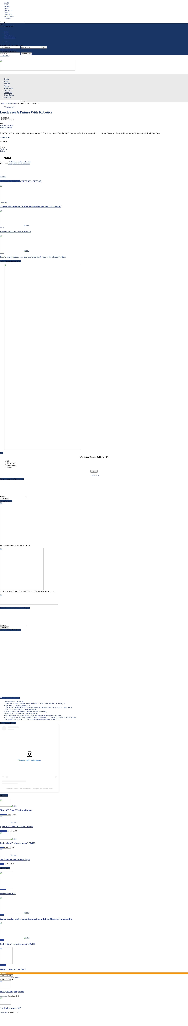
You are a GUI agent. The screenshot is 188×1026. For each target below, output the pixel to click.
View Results (94, 475)
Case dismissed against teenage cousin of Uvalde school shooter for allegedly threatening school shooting (40, 717)
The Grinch (11, 463)
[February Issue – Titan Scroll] (6, 963)
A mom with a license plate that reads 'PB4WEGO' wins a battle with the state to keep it (34, 703)
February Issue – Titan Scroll (13, 969)
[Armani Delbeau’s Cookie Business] (14, 225)
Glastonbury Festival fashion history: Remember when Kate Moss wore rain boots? (32, 715)
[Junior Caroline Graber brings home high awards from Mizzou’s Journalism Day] (14, 913)
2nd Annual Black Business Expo (15, 859)
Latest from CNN (13, 698)
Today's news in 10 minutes (13, 702)
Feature (6, 7)
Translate (16, 977)
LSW (6, 32)
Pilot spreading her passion (12, 992)
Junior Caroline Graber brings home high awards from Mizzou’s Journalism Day (36, 919)
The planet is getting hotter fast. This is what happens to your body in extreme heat (32, 719)
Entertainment (3, 814)
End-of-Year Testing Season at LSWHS (17, 843)
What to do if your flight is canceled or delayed (20, 709)
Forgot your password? (8, 49)
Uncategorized (9, 107)
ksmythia (6, 118)
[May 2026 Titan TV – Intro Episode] (8, 806)
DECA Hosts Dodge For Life (21, 162)
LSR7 (6, 34)
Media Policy (8, 36)
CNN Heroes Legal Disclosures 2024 (17, 705)
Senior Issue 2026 (8, 894)
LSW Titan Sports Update (15, 788)
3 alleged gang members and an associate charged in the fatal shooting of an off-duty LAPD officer (38, 707)
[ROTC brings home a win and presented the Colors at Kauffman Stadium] (14, 251)
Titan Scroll (8, 14)
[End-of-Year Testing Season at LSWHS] (8, 839)
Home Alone (11, 465)
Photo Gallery (9, 16)
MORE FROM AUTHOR (30, 181)
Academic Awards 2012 (10, 1008)
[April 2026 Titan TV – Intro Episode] (8, 822)
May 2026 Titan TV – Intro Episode (16, 810)
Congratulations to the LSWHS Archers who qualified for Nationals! (30, 206)
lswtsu (28, 788)
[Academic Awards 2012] (5, 1004)
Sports (6, 8)
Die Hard (10, 467)
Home (6, 3)
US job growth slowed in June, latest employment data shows (25, 711)
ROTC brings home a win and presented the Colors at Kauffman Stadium (33, 257)
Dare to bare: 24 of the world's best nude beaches (21, 713)
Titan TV (7, 12)
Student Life (8, 10)
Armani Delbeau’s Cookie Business (15, 232)
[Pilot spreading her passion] (5, 987)
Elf (8, 461)
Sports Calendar (9, 38)
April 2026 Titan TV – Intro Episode (16, 826)
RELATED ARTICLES (10, 181)
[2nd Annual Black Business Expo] (8, 855)
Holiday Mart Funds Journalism (19, 164)
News (6, 5)
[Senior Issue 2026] (6, 887)
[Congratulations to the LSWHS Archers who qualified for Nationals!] (12, 200)
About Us (7, 18)
